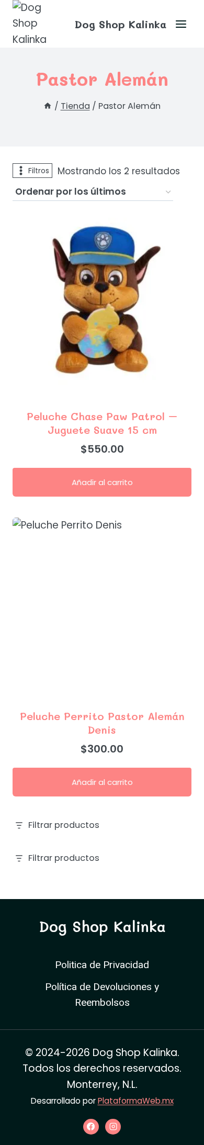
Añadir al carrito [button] (102, 482)
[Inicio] (47, 106)
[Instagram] (113, 1127)
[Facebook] (91, 1127)
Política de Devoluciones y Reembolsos (102, 995)
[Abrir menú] (180, 24)
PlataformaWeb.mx (136, 1100)
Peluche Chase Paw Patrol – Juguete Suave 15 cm (102, 422)
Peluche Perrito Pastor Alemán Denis (102, 722)
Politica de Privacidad (102, 965)
